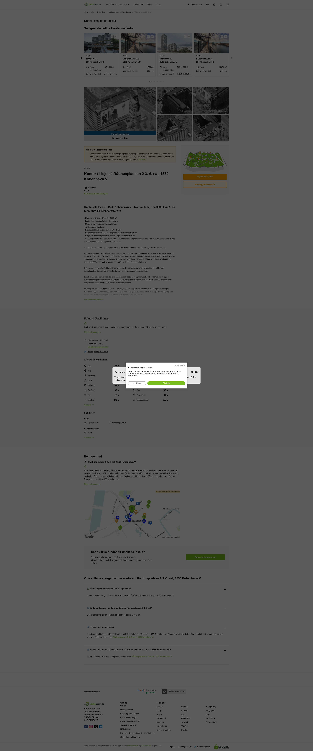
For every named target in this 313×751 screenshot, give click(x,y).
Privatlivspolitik (179, 366)
